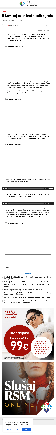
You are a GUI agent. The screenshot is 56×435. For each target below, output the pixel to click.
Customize (9, 429)
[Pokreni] (4, 188)
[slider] (51, 188)
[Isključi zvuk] (48, 188)
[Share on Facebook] (44, 25)
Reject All (18, 429)
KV (8, 25)
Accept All (27, 429)
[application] (28, 188)
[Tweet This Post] (47, 25)
